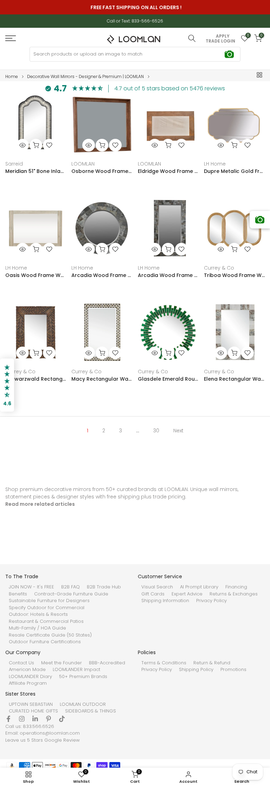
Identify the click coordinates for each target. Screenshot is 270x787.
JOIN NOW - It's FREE (31, 587)
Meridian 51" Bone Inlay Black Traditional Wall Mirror (35, 171)
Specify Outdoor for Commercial (46, 608)
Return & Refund (211, 663)
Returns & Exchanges (234, 594)
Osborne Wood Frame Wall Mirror (101, 171)
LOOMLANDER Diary (30, 676)
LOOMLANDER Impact (76, 669)
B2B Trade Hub (104, 587)
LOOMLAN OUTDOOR (83, 704)
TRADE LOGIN (220, 41)
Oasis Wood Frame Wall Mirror (35, 275)
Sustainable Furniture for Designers (49, 601)
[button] (7, 385)
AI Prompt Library (199, 587)
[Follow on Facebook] (8, 719)
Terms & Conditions (163, 663)
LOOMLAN (83, 163)
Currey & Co (219, 267)
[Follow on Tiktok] (62, 719)
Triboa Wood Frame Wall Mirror (234, 275)
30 (156, 430)
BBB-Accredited (107, 663)
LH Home (215, 163)
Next (178, 430)
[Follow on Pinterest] (48, 719)
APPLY (223, 36)
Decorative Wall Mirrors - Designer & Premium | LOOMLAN (85, 77)
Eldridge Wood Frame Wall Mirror (168, 171)
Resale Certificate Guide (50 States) (50, 635)
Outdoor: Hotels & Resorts (38, 614)
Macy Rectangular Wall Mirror (101, 378)
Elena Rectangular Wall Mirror (234, 378)
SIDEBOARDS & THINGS (90, 711)
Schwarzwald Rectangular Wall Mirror (35, 378)
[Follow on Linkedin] (35, 719)
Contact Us (21, 663)
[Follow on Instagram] (22, 719)
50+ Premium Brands (83, 676)
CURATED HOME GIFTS (33, 711)
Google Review (62, 740)
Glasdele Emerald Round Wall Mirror (168, 378)
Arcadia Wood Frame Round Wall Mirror (101, 275)
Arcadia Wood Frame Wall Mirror (168, 275)
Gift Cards (153, 594)
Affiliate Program (28, 683)
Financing (236, 587)
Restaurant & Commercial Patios (46, 621)
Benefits (18, 594)
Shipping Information (165, 601)
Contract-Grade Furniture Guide (71, 594)
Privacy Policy (211, 601)
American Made (27, 669)
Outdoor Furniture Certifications (45, 642)
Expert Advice (187, 594)
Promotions (233, 669)
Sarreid (14, 163)
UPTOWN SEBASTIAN (31, 704)
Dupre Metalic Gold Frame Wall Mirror (234, 171)
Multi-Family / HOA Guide (37, 628)
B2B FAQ (70, 587)
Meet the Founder (61, 663)
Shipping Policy (196, 669)
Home (11, 77)
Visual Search (157, 587)
